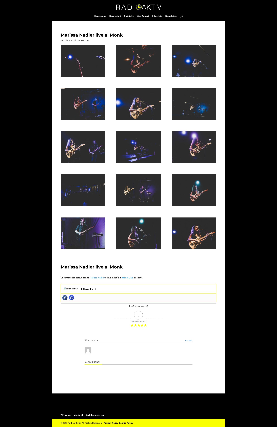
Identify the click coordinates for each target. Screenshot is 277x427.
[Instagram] (71, 297)
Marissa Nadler (97, 277)
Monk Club (127, 277)
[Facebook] (65, 297)
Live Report (143, 16)
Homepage (100, 16)
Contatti (78, 415)
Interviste (157, 16)
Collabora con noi (95, 415)
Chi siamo (66, 415)
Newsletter (171, 16)
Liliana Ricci (70, 40)
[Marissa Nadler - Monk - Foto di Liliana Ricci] (83, 61)
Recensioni (115, 16)
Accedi (188, 340)
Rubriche (129, 16)
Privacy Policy (111, 423)
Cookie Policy (126, 423)
